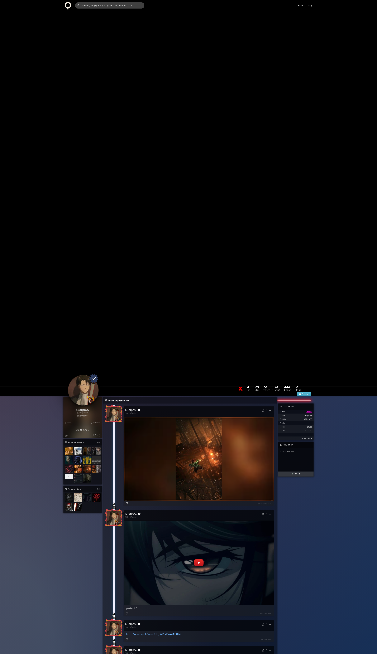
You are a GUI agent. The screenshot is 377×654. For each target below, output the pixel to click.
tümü (98, 446)
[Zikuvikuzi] (68, 5)
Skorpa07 (131, 414)
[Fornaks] (69, 511)
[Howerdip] (78, 501)
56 (266, 392)
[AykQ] (69, 501)
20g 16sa (308, 419)
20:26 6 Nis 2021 (265, 618)
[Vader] (78, 511)
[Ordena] (96, 501)
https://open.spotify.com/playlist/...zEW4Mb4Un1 (153, 638)
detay (309, 416)
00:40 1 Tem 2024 (264, 507)
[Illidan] (87, 501)
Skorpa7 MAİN (289, 455)
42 (277, 392)
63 (257, 392)
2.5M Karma (307, 442)
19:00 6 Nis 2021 (265, 644)
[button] (292, 477)
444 (288, 392)
